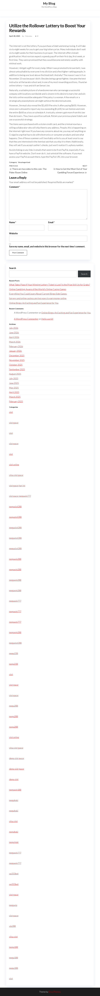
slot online (14, 464)
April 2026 (14, 337)
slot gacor (14, 422)
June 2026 (14, 332)
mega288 (13, 705)
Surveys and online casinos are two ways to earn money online (37, 298)
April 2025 (14, 392)
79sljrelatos (28, 36)
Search (12, 268)
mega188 (13, 947)
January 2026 (15, 351)
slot (11, 412)
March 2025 (14, 396)
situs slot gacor (16, 475)
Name (12, 222)
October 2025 (15, 364)
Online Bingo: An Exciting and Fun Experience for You (33, 303)
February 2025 (16, 401)
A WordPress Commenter (26, 319)
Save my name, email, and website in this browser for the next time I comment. (47, 246)
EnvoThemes (55, 991)
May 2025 (14, 387)
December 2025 (16, 355)
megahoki (13, 800)
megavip (13, 905)
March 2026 (14, 341)
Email (51, 222)
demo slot (13, 779)
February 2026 (16, 346)
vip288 (12, 926)
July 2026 (13, 328)
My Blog (49, 3)
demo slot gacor (16, 758)
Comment (14, 187)
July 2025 (13, 378)
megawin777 (15, 601)
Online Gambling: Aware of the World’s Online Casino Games (37, 289)
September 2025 (17, 369)
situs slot (13, 821)
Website (13, 233)
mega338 (13, 653)
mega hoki (14, 842)
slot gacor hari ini (17, 485)
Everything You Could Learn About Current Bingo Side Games (38, 293)
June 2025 (14, 383)
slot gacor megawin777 (20, 496)
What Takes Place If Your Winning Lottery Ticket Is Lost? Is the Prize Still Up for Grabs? (49, 284)
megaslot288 (15, 506)
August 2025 (15, 374)
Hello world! (47, 319)
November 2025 (17, 360)
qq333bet (14, 873)
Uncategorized (24, 162)
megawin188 (15, 789)
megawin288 (15, 559)
